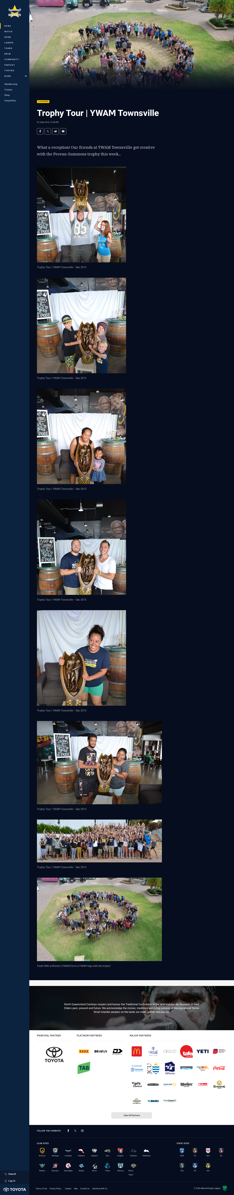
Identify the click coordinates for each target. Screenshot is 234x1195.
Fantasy (9, 65)
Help (76, 1188)
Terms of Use (41, 1188)
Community (11, 59)
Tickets (8, 89)
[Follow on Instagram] (82, 1131)
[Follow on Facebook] (68, 1131)
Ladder (9, 42)
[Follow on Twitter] (75, 1131)
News (7, 26)
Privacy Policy (55, 1188)
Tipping (9, 70)
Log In (11, 1180)
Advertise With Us (99, 1188)
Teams (8, 48)
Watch (8, 31)
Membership (11, 84)
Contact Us (85, 1188)
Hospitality (10, 100)
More (7, 76)
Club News (43, 102)
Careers (68, 1188)
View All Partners (132, 1115)
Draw (7, 37)
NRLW (7, 54)
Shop (7, 95)
